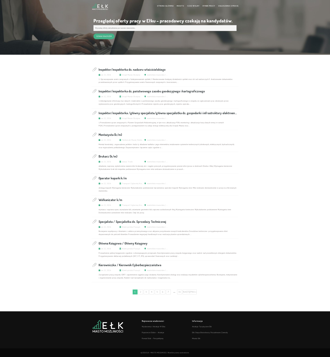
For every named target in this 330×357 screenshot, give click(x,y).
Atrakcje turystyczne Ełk (202, 326)
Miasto (180, 6)
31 (179, 291)
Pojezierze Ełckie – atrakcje (153, 332)
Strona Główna (165, 6)
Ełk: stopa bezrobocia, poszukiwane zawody (210, 332)
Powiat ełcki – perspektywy (153, 338)
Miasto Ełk (196, 338)
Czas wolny (193, 6)
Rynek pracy (209, 6)
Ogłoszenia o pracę (228, 6)
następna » (189, 291)
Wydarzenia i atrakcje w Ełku (153, 326)
